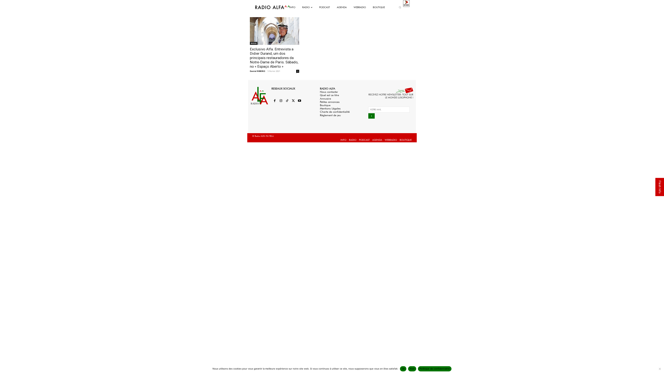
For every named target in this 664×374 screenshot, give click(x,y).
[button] (400, 7)
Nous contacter (329, 91)
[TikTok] (287, 101)
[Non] (659, 369)
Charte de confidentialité (335, 111)
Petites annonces (330, 102)
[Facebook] (274, 101)
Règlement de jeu (330, 115)
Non (412, 368)
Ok (403, 368)
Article (253, 43)
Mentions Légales (330, 108)
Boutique (325, 105)
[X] (293, 101)
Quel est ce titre (329, 95)
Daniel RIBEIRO (257, 71)
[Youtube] (299, 101)
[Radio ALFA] (268, 7)
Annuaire (325, 98)
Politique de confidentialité (435, 368)
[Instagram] (281, 101)
